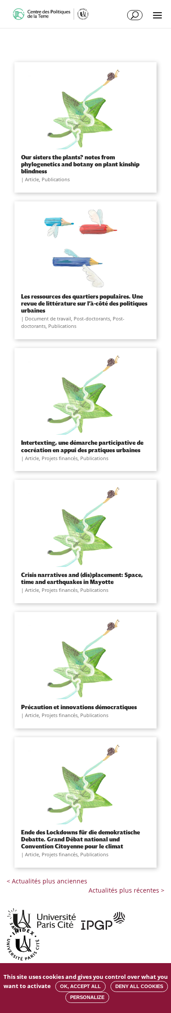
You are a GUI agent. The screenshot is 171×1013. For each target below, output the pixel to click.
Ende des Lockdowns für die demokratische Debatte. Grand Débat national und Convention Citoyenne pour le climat (80, 839)
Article (32, 179)
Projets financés (60, 458)
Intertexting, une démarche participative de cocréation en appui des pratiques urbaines (82, 446)
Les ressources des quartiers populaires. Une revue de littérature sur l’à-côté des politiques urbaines (84, 303)
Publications (56, 179)
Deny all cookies (139, 986)
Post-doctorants (92, 318)
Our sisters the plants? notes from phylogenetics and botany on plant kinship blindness (80, 164)
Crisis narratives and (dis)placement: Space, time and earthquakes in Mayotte (82, 578)
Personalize (87, 997)
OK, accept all (80, 986)
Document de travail (48, 318)
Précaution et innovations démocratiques (79, 707)
